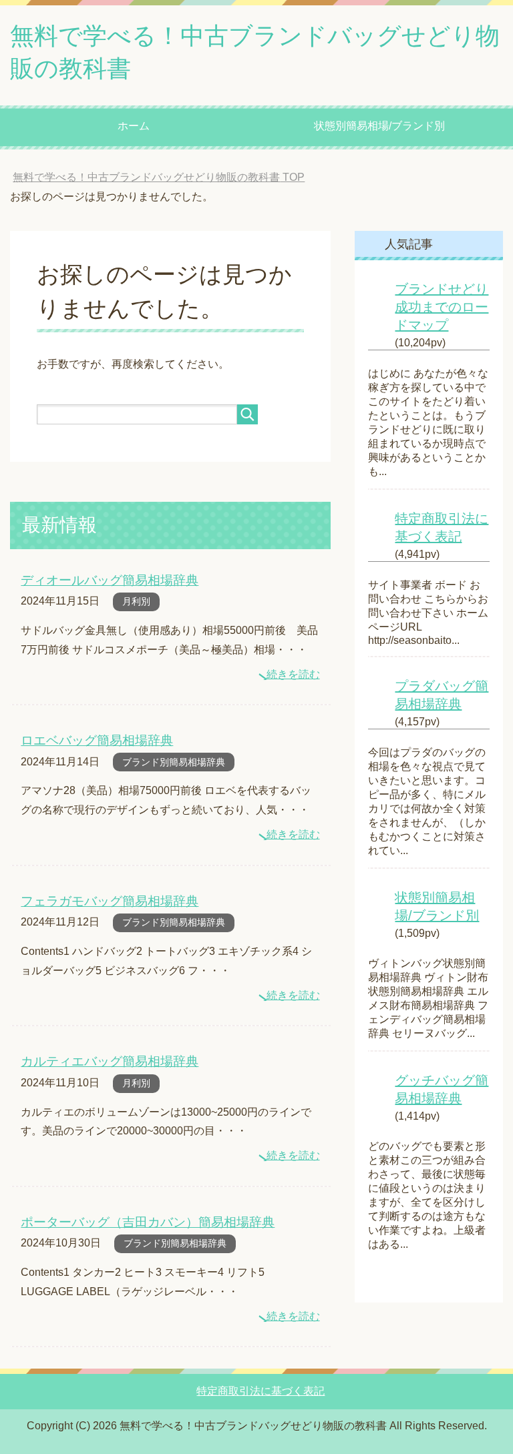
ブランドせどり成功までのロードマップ (441, 307)
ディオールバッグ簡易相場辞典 (109, 580)
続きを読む (293, 674)
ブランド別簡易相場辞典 (173, 762)
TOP (159, 177)
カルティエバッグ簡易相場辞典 (109, 1061)
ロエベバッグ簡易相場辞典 (97, 740)
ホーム (134, 125)
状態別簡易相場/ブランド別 (379, 125)
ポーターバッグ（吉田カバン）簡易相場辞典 (148, 1222)
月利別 (136, 601)
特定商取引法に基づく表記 (260, 1391)
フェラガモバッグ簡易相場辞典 (109, 901)
